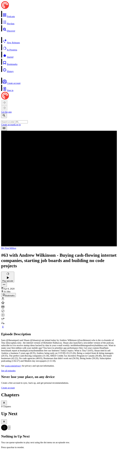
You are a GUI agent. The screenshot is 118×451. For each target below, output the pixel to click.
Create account (8, 124)
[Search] (4, 115)
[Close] (4, 403)
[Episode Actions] (4, 284)
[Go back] (4, 102)
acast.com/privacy (13, 366)
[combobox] (14, 121)
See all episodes (8, 370)
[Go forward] (4, 108)
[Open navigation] (4, 128)
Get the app (6, 112)
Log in (18, 124)
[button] (59, 14)
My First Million (8, 248)
